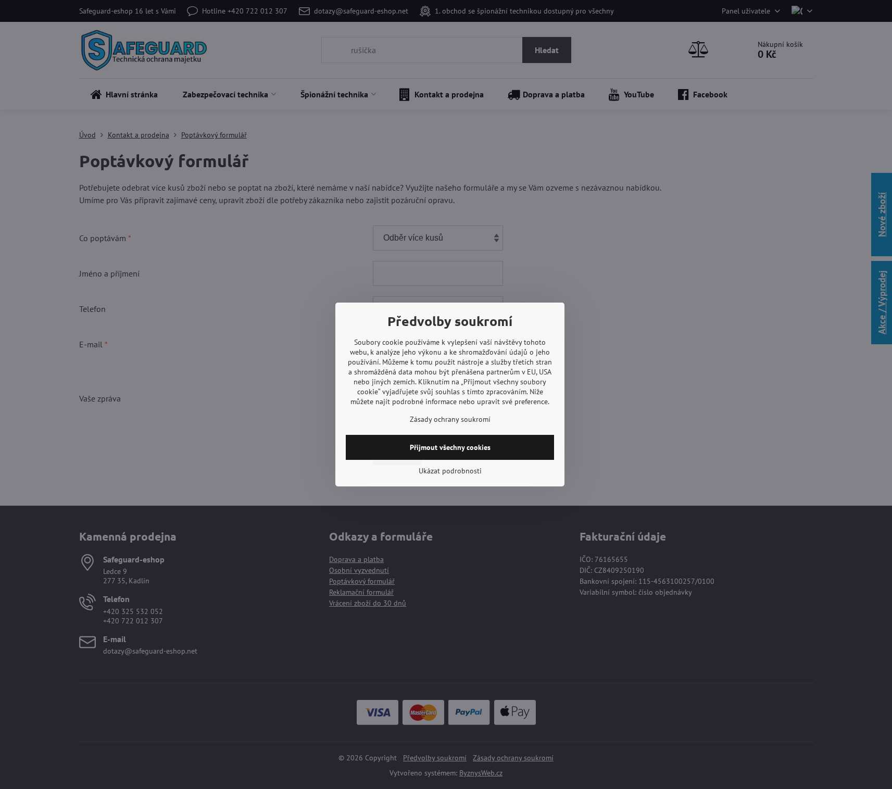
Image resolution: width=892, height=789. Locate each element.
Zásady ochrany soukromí (450, 419)
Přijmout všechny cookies (450, 447)
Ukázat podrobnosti (450, 470)
